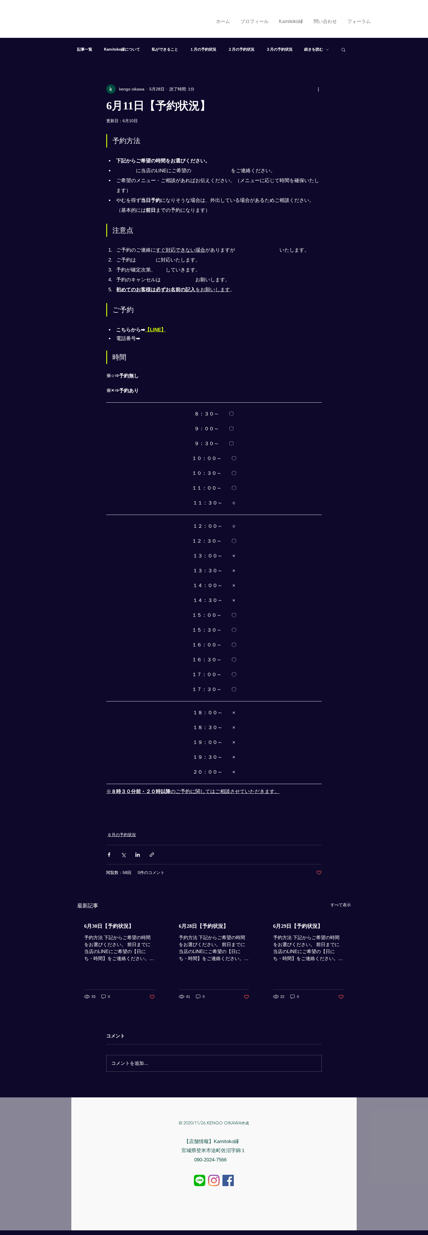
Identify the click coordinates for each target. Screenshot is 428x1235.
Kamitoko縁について (122, 49)
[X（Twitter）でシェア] (123, 854)
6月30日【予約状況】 (109, 926)
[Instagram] (214, 1180)
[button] (343, 49)
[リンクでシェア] (152, 854)
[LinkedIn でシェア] (137, 854)
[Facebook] (228, 1180)
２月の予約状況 (241, 49)
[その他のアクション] (318, 89)
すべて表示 (340, 904)
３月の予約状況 (279, 49)
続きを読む (313, 49)
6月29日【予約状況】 (298, 926)
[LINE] (199, 1180)
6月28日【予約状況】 (204, 926)
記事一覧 (84, 49)
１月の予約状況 (203, 49)
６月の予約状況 (121, 834)
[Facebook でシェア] (109, 854)
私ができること (165, 49)
